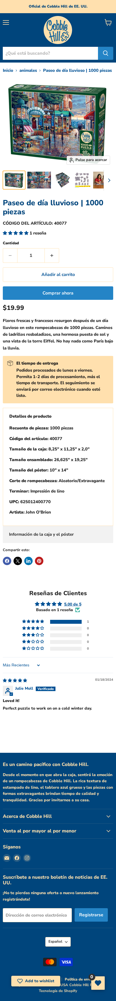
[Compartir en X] (18, 561)
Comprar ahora (58, 293)
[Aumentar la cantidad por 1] (52, 255)
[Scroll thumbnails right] (108, 180)
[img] (15, 680)
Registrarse (91, 915)
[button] (16, 233)
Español (55, 941)
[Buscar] (105, 53)
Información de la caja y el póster (41, 534)
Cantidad (11, 243)
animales (28, 70)
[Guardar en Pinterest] (39, 561)
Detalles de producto (30, 416)
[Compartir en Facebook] (7, 561)
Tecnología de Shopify (58, 990)
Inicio (8, 70)
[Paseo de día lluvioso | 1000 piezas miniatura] (14, 180)
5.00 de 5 (72, 604)
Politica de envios (80, 979)
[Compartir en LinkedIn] (28, 561)
